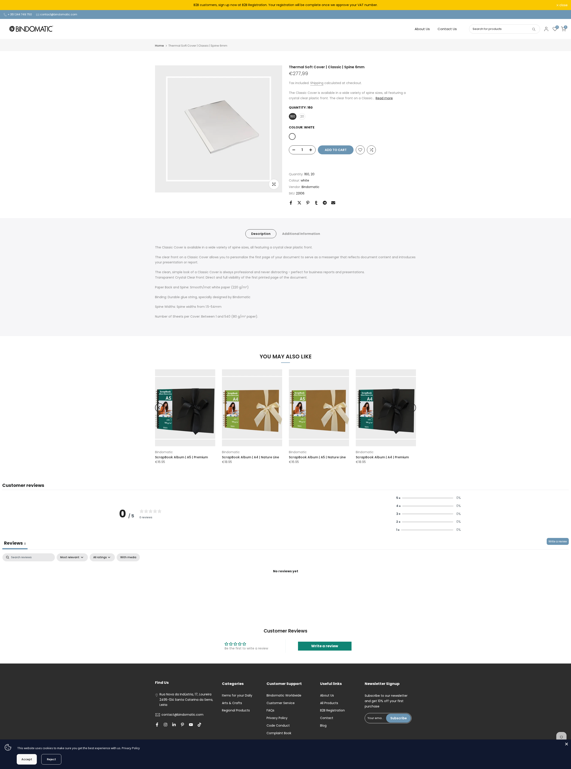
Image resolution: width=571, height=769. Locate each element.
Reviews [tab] (15, 543)
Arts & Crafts (232, 703)
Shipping (316, 83)
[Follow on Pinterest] (182, 724)
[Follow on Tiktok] (199, 724)
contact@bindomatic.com (58, 14)
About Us (422, 29)
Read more (384, 98)
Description (261, 233)
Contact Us (447, 29)
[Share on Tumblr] (316, 203)
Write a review (557, 541)
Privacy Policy (277, 718)
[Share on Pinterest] (308, 203)
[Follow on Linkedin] (174, 724)
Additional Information (301, 233)
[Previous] (159, 407)
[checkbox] (128, 557)
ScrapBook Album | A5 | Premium (181, 457)
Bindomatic (310, 187)
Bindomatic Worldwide (284, 695)
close (9, 5)
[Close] (566, 744)
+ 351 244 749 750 (20, 14)
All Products (329, 703)
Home (159, 45)
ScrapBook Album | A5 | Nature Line (317, 457)
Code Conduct (278, 725)
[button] (428, 498)
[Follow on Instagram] (165, 724)
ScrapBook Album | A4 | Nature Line (250, 457)
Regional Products (236, 710)
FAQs (270, 710)
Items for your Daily (237, 695)
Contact (326, 718)
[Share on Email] (333, 203)
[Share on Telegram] (325, 203)
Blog (323, 725)
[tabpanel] (285, 586)
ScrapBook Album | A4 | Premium (382, 457)
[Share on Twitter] (299, 203)
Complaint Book (279, 733)
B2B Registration (332, 710)
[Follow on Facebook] (157, 724)
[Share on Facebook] (291, 203)
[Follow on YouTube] (191, 724)
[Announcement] (285, 5)
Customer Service (281, 703)
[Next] (411, 407)
